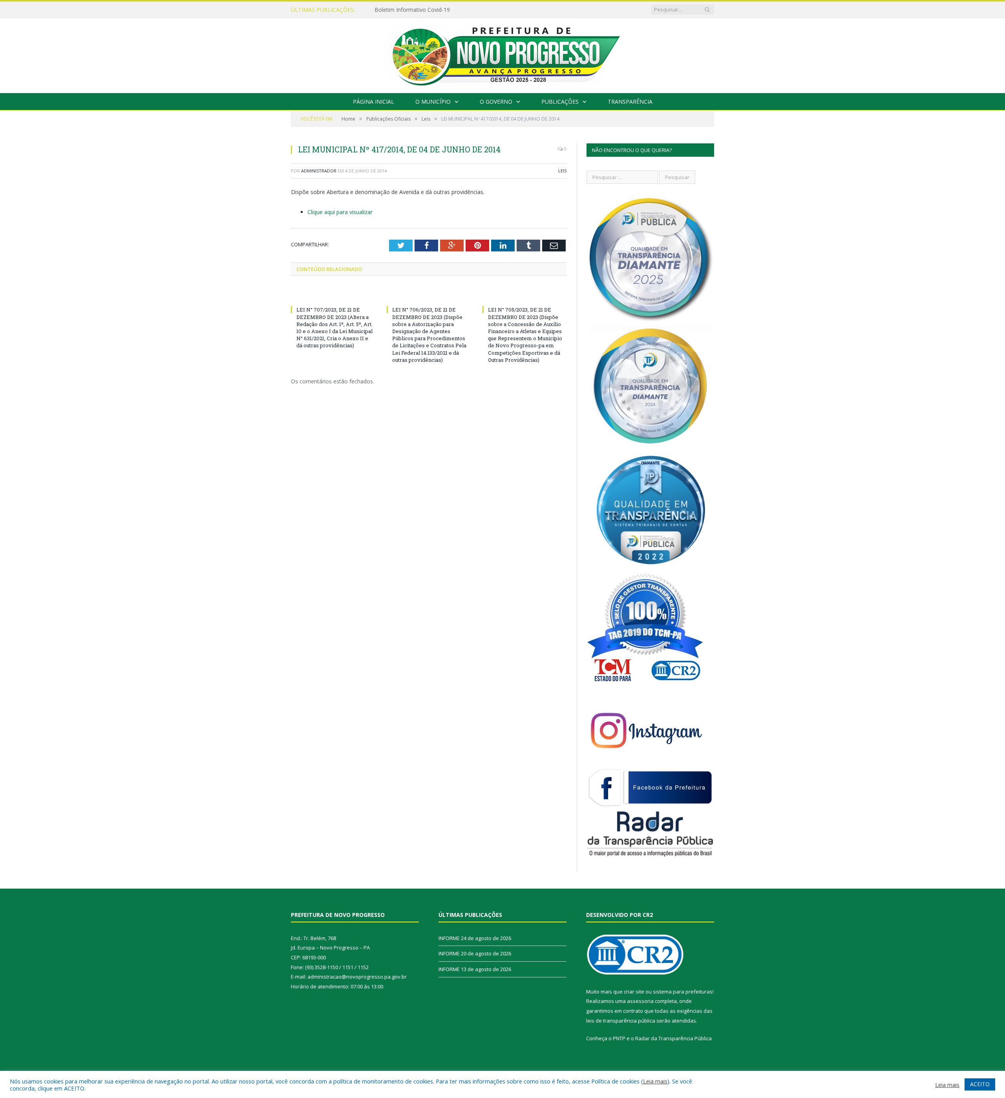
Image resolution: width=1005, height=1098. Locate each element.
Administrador (318, 171)
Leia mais (655, 1081)
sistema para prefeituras (683, 991)
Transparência (630, 101)
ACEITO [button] (980, 1084)
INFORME (387, 9)
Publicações (560, 101)
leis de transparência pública (620, 1020)
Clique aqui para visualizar (340, 212)
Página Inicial (373, 101)
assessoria (640, 1001)
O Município (433, 101)
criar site (634, 991)
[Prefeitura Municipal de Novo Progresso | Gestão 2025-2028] (502, 54)
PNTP (619, 1038)
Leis (562, 171)
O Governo (496, 101)
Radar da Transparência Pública (673, 1038)
